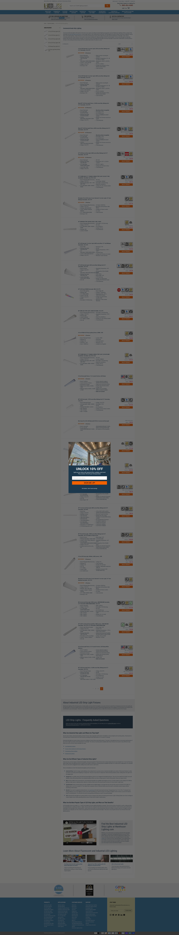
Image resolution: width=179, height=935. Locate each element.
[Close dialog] (108, 443)
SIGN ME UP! (89, 483)
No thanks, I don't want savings (89, 488)
